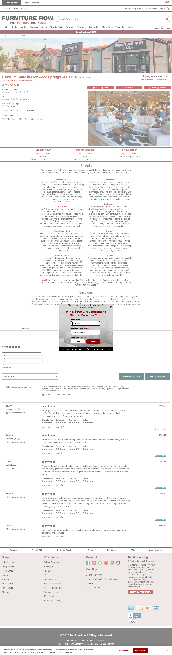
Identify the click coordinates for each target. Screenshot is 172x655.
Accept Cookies (140, 650)
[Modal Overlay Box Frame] (86, 327)
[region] (86, 650)
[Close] (168, 650)
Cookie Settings (123, 650)
